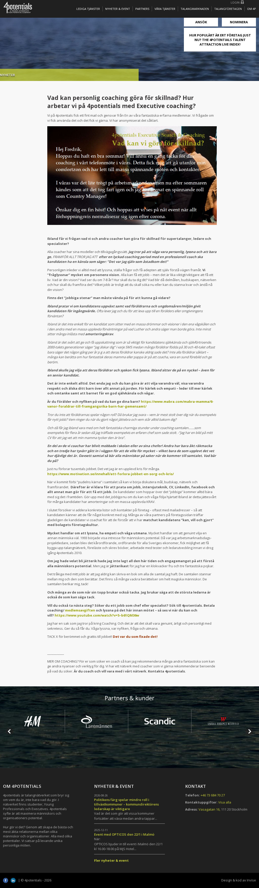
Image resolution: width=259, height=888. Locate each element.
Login (235, 2)
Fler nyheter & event (111, 860)
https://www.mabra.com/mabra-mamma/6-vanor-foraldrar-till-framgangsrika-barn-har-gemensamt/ (130, 404)
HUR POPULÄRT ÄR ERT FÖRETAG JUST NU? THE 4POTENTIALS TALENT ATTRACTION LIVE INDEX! (220, 40)
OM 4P (251, 9)
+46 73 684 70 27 (213, 795)
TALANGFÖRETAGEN (228, 9)
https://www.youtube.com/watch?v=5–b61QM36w (97, 615)
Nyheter (7, 75)
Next (249, 731)
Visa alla (224, 802)
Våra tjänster (165, 9)
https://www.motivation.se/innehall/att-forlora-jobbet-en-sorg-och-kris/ (110, 474)
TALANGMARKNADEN (195, 9)
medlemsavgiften (80, 610)
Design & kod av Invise (238, 880)
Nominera (239, 22)
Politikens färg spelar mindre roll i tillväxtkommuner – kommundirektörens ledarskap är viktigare (126, 804)
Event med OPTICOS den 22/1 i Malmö (124, 834)
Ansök (201, 22)
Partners (142, 9)
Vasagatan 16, (209, 809)
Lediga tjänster (88, 9)
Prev (10, 731)
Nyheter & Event (117, 9)
